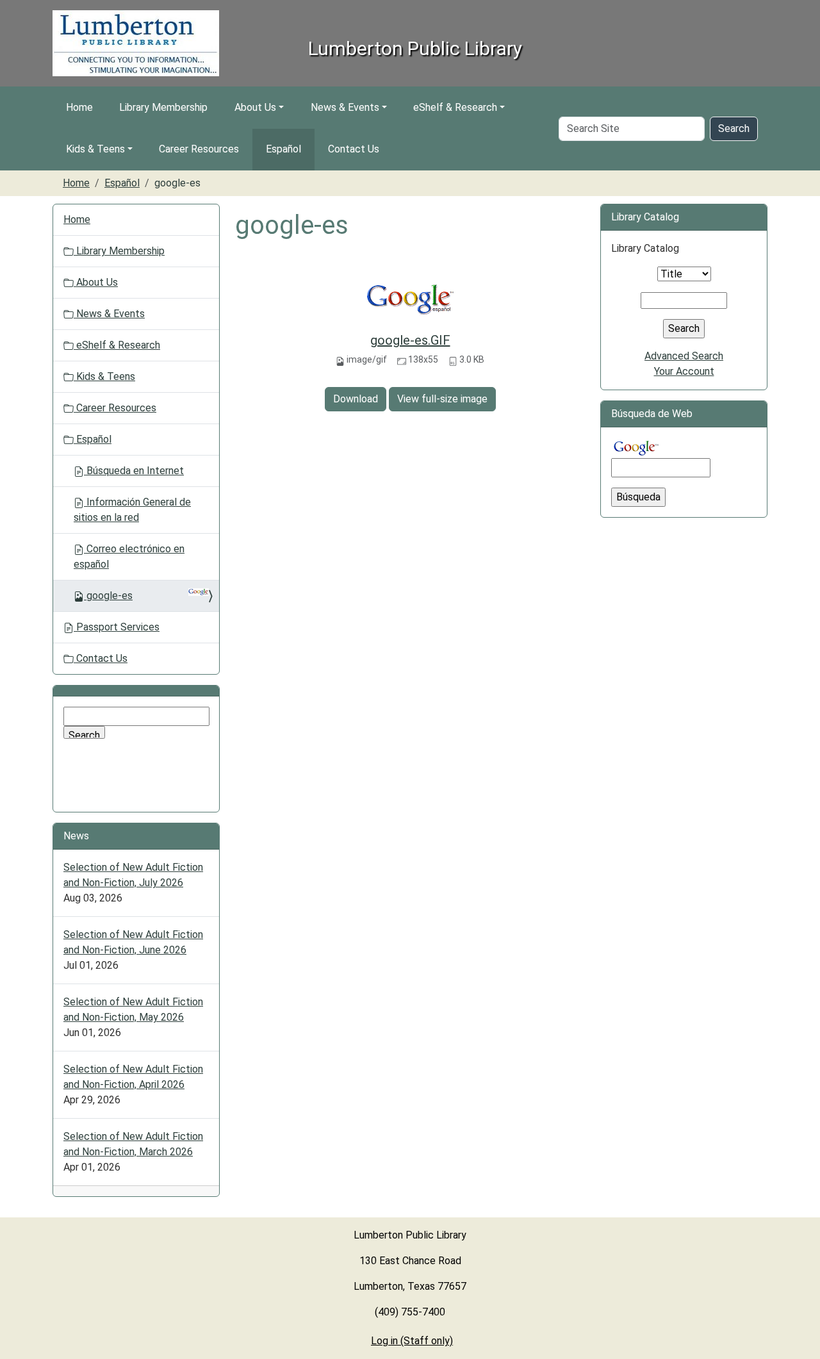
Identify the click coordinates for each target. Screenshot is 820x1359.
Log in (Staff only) (412, 1341)
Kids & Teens (95, 149)
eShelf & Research (455, 107)
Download (355, 399)
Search (734, 128)
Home (79, 107)
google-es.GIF (410, 340)
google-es (109, 595)
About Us (255, 107)
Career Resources (199, 149)
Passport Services (117, 627)
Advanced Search (683, 356)
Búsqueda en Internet (134, 471)
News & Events (345, 107)
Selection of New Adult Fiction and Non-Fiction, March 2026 (133, 1144)
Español (283, 149)
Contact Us (353, 149)
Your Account (684, 371)
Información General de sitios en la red (132, 509)
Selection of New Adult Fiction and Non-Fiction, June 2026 (133, 942)
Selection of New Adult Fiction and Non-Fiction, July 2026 (133, 875)
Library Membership (163, 107)
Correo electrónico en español (129, 556)
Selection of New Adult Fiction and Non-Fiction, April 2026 (133, 1077)
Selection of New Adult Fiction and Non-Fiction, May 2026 (133, 1009)
